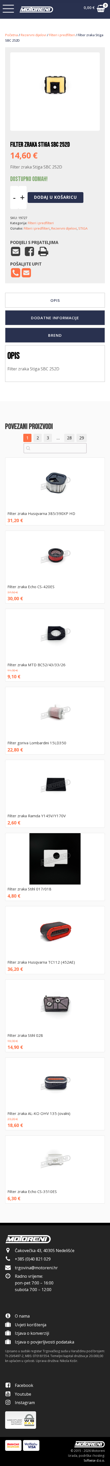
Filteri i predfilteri (62, 35)
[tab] (55, 300)
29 (81, 438)
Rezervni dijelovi (33, 35)
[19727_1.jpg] (55, 115)
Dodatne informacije (55, 317)
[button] (94, 9)
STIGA (82, 228)
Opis (55, 300)
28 (69, 438)
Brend (55, 335)
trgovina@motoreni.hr (36, 1268)
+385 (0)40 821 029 (33, 1259)
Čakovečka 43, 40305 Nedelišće (44, 1250)
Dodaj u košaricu (55, 197)
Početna (11, 35)
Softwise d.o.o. (94, 1460)
